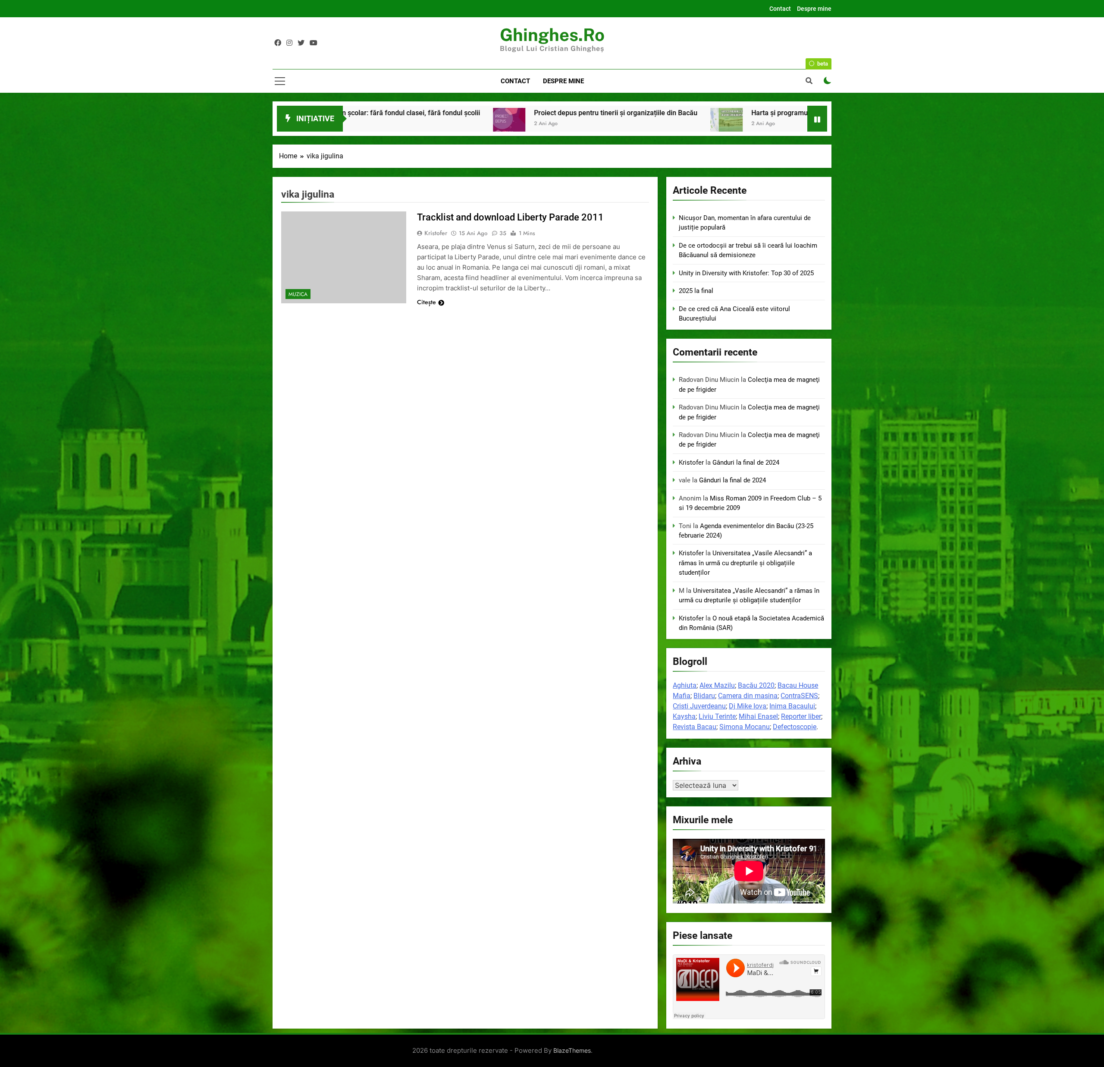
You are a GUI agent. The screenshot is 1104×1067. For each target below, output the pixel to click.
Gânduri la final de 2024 (745, 462)
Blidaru (704, 696)
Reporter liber (801, 716)
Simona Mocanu (744, 727)
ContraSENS (799, 696)
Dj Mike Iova (747, 706)
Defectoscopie (794, 727)
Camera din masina (748, 696)
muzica (298, 294)
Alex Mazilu (717, 685)
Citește (426, 302)
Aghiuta (684, 685)
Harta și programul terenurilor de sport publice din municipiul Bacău (667, 113)
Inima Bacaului (792, 706)
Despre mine (814, 8)
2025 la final (696, 291)
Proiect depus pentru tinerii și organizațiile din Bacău (426, 113)
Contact (780, 8)
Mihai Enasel (758, 716)
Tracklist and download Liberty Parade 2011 (510, 217)
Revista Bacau (694, 727)
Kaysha (684, 716)
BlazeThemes (572, 1050)
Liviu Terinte (717, 716)
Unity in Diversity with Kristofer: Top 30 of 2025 (746, 273)
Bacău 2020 (756, 685)
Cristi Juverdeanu (699, 706)
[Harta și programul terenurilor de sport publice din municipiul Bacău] (537, 124)
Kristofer (435, 233)
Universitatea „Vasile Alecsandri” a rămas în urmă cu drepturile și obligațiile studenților (745, 562)
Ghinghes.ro (552, 35)
